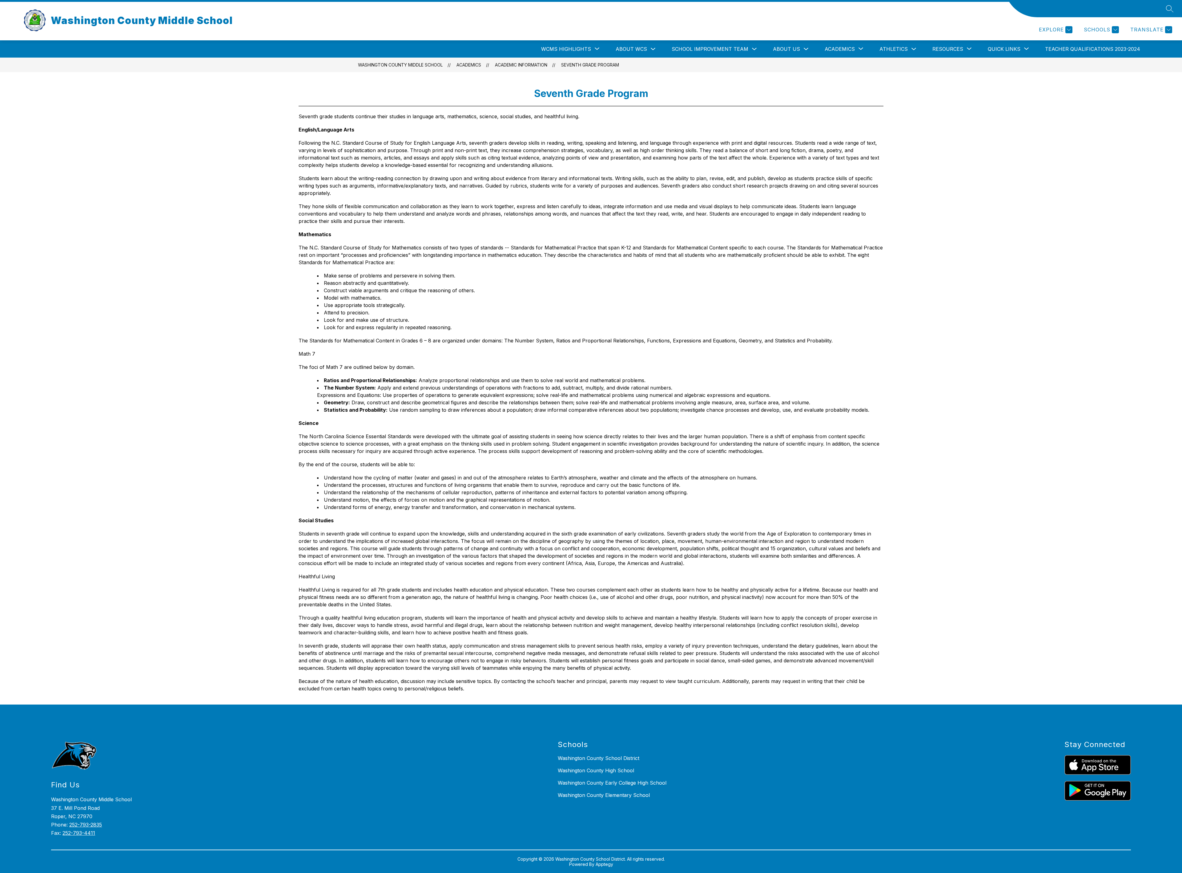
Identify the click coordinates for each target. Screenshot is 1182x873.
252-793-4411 (78, 833)
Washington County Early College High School (612, 783)
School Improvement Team (710, 49)
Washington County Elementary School (604, 795)
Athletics (893, 49)
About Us (786, 49)
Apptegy (604, 864)
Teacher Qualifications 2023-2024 (1092, 49)
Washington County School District (598, 758)
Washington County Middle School (400, 64)
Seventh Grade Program (590, 64)
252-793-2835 (85, 825)
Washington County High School (596, 770)
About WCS (631, 49)
